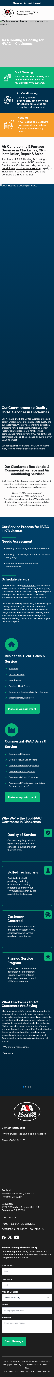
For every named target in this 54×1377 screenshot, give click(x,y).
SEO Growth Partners (30, 1365)
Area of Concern (10, 1292)
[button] (23, 1087)
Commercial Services (14, 1229)
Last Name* (7, 1279)
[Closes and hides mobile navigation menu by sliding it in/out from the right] (51, 13)
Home (5, 1224)
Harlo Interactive (31, 1361)
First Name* (7, 1266)
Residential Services (23, 1224)
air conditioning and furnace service (26, 167)
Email (5, 1304)
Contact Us (37, 1229)
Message (6, 1317)
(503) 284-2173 (17, 1140)
